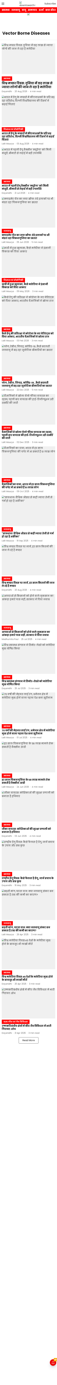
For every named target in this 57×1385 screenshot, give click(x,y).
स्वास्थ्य (6, 10)
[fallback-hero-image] (28, 59)
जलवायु (15, 10)
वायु (24, 10)
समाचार (32, 10)
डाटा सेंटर (50, 10)
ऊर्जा (41, 10)
